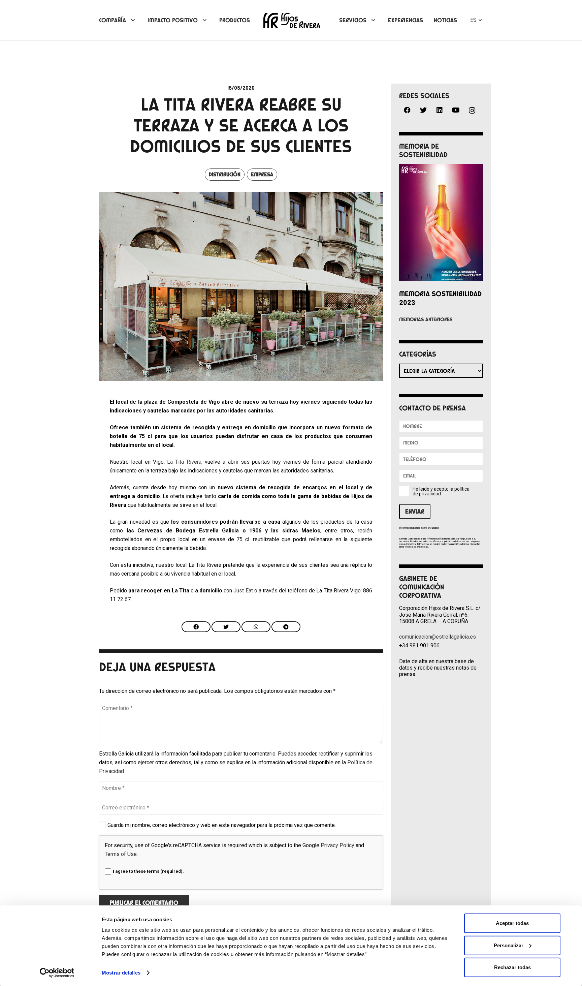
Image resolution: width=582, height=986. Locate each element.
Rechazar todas (512, 967)
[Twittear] (226, 626)
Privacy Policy (337, 845)
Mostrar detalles (121, 973)
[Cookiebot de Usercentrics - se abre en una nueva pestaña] (57, 973)
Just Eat (243, 590)
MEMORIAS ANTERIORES (426, 319)
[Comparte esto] (196, 626)
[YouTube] (456, 110)
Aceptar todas (512, 923)
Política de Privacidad (416, 546)
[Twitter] (423, 110)
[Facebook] (407, 110)
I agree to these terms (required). (148, 871)
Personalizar (508, 945)
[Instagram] (472, 110)
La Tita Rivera (184, 462)
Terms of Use (121, 854)
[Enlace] (291, 20)
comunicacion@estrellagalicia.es (437, 637)
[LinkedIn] (439, 110)
